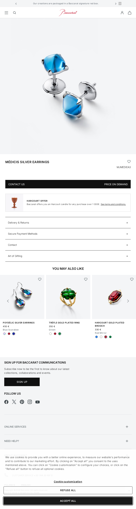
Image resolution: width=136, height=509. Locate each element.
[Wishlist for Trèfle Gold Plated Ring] (85, 279)
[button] (16, 3)
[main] (68, 182)
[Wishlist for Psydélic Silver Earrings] (39, 279)
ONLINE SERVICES (15, 426)
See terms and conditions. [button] (113, 204)
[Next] (128, 301)
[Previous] (8, 301)
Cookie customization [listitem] (68, 481)
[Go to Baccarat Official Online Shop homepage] (68, 12)
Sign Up (22, 381)
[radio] (4, 334)
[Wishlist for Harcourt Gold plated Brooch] (132, 279)
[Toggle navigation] (6, 13)
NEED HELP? (11, 440)
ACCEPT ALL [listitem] (68, 500)
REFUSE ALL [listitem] (68, 490)
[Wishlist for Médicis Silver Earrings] (129, 162)
